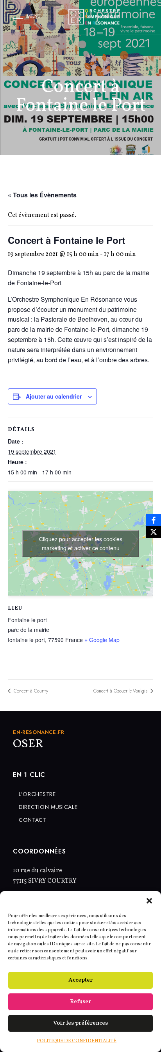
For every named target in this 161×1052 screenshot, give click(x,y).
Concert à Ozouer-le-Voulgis (121, 690)
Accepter (80, 980)
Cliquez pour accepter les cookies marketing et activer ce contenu (80, 543)
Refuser (80, 1002)
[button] (149, 901)
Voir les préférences (80, 1023)
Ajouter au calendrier (54, 396)
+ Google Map (102, 640)
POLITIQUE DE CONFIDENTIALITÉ (76, 1041)
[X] (153, 532)
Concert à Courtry (30, 690)
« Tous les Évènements (42, 194)
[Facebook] (153, 520)
